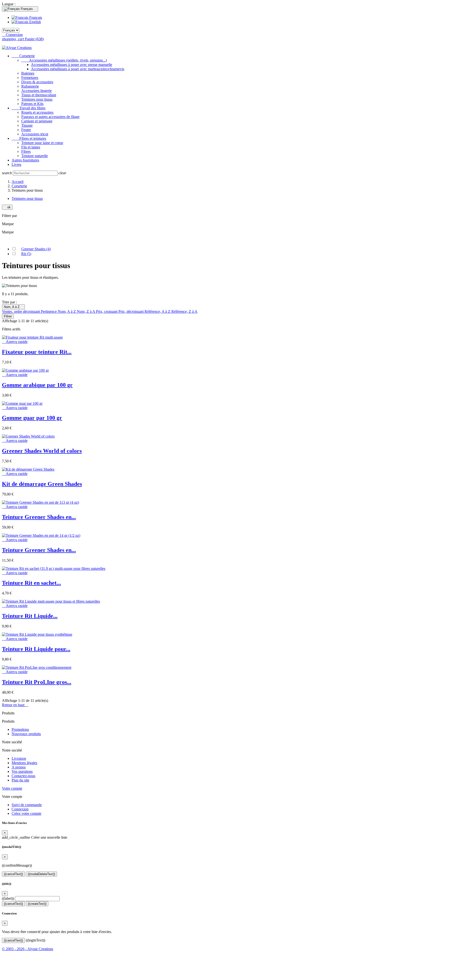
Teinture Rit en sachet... (31, 583)
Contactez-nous (23, 776)
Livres (16, 164)
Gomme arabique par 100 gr (37, 385)
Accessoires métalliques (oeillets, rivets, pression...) (64, 60)
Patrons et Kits (32, 104)
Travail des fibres (28, 108)
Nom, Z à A (86, 311)
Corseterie (23, 56)
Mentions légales (24, 763)
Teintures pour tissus (36, 99)
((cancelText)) (13, 874)
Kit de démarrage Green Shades (42, 484)
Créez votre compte (26, 813)
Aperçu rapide (15, 342)
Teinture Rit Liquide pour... (36, 649)
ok (7, 207)
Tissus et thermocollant (38, 95)
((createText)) (37, 904)
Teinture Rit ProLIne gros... (36, 682)
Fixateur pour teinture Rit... (37, 352)
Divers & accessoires (37, 82)
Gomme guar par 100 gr (32, 418)
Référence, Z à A (184, 311)
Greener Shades (36, 249)
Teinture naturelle (34, 156)
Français (35, 17)
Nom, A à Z (13, 307)
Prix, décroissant (131, 311)
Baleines (27, 73)
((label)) (8, 898)
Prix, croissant (107, 311)
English (34, 22)
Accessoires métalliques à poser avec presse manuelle (71, 65)
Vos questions (22, 771)
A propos (19, 767)
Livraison (19, 758)
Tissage (27, 125)
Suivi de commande (27, 805)
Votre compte (12, 788)
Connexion (20, 809)
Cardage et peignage (36, 121)
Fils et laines (30, 147)
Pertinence (49, 311)
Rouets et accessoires (37, 112)
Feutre (26, 130)
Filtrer (8, 316)
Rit (26, 254)
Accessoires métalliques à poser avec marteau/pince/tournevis (77, 69)
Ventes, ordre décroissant (21, 311)
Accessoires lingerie (36, 91)
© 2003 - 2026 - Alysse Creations (27, 949)
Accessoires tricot (34, 134)
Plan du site (20, 780)
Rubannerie (30, 86)
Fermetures (29, 78)
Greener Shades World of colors (42, 451)
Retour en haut (15, 705)
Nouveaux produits (26, 734)
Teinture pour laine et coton (42, 143)
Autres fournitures (25, 160)
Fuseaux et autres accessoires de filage (50, 117)
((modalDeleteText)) (41, 874)
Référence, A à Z (158, 311)
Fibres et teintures (29, 138)
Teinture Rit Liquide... (30, 616)
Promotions (20, 729)
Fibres (26, 151)
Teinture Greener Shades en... (39, 517)
